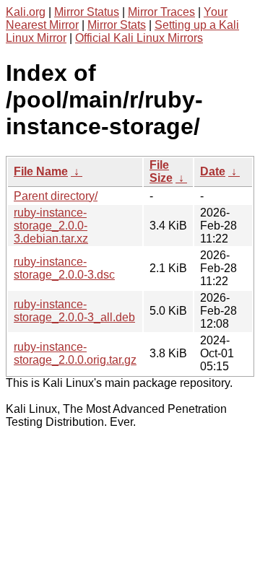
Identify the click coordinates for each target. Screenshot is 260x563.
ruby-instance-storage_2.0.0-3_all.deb (74, 310)
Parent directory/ (56, 196)
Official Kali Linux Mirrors (139, 38)
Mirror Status (86, 12)
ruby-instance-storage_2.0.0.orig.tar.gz (75, 353)
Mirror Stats (116, 25)
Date (212, 171)
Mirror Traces (161, 12)
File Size (161, 171)
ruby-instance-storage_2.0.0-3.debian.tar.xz (51, 225)
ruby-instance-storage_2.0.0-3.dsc (64, 268)
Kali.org (26, 12)
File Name (41, 171)
